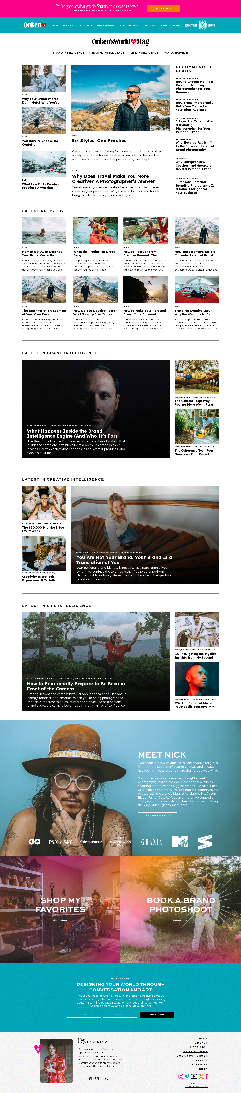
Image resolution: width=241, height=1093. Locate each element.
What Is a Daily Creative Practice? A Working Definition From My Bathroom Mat (41, 189)
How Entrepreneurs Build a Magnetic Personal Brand (195, 253)
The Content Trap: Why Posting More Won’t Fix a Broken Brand (194, 404)
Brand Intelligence (45, 426)
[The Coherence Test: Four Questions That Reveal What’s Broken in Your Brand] (197, 426)
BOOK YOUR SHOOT (192, 1055)
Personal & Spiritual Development (53, 679)
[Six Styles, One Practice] (120, 98)
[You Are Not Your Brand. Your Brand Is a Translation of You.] (145, 535)
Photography (106, 679)
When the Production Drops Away (94, 253)
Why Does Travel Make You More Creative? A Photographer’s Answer (113, 178)
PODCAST (200, 1042)
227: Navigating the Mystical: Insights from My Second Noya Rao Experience (196, 657)
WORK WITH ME (195, 1051)
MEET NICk (199, 1047)
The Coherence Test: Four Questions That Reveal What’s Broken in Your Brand (196, 454)
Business (63, 426)
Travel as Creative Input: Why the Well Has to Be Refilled (193, 314)
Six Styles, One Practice (99, 140)
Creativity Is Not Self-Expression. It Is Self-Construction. (39, 580)
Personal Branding (80, 426)
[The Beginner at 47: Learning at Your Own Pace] (44, 289)
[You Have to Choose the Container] (44, 120)
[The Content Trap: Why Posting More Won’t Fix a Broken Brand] (197, 377)
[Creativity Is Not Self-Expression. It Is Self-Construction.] (44, 553)
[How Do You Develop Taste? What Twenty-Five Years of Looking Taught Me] (95, 289)
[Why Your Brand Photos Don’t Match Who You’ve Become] (44, 78)
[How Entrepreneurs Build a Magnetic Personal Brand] (197, 230)
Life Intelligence (191, 650)
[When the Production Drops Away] (95, 230)
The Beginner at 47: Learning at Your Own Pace (44, 312)
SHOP (203, 1069)
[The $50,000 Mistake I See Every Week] (44, 503)
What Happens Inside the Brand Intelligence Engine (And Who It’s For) (72, 433)
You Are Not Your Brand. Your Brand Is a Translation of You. (124, 559)
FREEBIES (200, 1064)
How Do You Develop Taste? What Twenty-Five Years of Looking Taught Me (95, 314)
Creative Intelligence (95, 552)
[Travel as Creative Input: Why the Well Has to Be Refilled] (197, 289)
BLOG (203, 1038)
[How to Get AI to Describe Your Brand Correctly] (44, 230)
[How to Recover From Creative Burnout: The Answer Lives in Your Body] (145, 230)
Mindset (209, 446)
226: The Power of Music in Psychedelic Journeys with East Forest (195, 706)
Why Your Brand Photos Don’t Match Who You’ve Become (40, 102)
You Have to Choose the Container (40, 142)
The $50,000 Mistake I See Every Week (43, 529)
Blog (74, 135)
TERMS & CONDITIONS (196, 1087)
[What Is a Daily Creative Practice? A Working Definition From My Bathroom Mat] (44, 164)
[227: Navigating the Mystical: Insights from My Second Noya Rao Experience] (197, 629)
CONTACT (200, 1060)
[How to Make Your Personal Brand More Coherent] (145, 289)
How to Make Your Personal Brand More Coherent (144, 312)
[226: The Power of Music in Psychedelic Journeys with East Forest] (197, 679)
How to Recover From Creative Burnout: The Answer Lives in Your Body (143, 255)
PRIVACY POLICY (199, 1083)
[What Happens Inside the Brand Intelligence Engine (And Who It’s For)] (96, 409)
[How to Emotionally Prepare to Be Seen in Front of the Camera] (96, 661)
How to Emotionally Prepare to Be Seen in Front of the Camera (76, 686)
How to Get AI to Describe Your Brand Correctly (42, 253)
